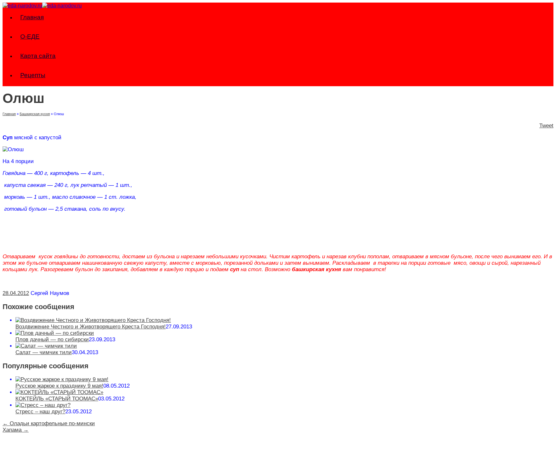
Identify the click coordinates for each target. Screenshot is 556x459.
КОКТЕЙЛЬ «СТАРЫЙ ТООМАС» (56, 399)
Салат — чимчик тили (43, 352)
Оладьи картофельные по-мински (49, 423)
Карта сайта (38, 55)
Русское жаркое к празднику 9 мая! (59, 386)
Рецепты (32, 75)
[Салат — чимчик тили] (46, 346)
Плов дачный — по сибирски (52, 339)
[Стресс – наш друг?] (42, 405)
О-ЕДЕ (30, 36)
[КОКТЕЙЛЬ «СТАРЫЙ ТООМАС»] (59, 392)
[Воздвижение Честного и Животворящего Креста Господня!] (93, 320)
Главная (32, 17)
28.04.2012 (16, 293)
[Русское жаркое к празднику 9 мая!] (61, 379)
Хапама (16, 430)
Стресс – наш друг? (40, 412)
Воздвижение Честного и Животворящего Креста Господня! (90, 327)
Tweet (546, 126)
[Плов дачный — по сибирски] (54, 333)
